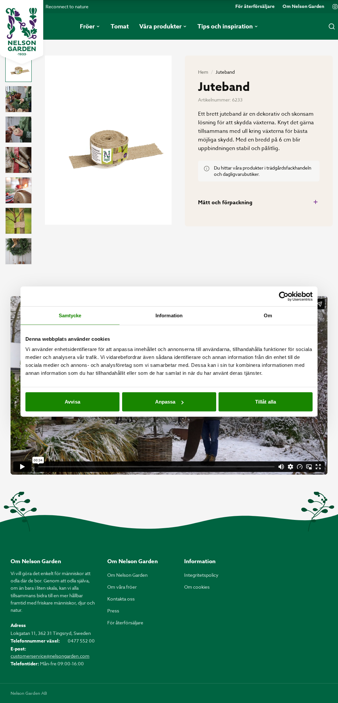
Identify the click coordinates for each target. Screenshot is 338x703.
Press (113, 610)
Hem (203, 72)
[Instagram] (335, 7)
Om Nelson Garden (303, 6)
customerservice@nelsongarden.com (50, 656)
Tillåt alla (265, 402)
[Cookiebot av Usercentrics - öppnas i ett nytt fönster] (284, 296)
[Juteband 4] (18, 160)
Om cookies (197, 587)
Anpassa (165, 402)
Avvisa (72, 402)
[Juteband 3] (18, 129)
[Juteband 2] (18, 99)
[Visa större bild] (108, 140)
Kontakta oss (121, 599)
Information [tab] (169, 315)
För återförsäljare (255, 6)
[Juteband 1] (18, 69)
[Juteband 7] (18, 251)
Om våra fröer (122, 587)
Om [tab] (268, 315)
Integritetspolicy (201, 575)
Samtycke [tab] (70, 315)
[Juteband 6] (18, 221)
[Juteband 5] (18, 190)
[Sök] (331, 26)
